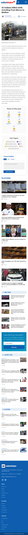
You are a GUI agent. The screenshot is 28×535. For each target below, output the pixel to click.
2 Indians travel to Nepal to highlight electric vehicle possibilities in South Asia (13, 283)
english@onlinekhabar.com (10, 476)
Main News (4, 486)
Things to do (4, 512)
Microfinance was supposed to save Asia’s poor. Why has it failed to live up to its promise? (10, 390)
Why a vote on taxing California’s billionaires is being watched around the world (10, 400)
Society (3, 490)
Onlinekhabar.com (5, 471)
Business (3, 497)
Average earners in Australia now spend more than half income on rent (10, 451)
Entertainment (5, 493)
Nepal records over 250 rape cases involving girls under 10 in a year (10, 415)
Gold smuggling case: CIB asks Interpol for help (14, 262)
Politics (3, 488)
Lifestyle (3, 495)
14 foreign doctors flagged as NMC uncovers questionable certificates (10, 371)
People (3, 529)
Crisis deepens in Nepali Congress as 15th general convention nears (10, 425)
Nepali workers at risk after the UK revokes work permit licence (18, 319)
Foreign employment (14, 148)
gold (22, 146)
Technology (4, 526)
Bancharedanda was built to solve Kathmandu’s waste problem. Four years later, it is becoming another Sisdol (10, 361)
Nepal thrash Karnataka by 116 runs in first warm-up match (18, 297)
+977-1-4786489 (17, 474)
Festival (3, 503)
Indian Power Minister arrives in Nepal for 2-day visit (14, 240)
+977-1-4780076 (9, 474)
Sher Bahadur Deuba (11, 143)
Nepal (20, 141)
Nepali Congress (11, 141)
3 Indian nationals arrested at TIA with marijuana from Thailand (13, 196)
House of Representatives (11, 146)
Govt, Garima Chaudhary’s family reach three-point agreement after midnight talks (17, 311)
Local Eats (4, 507)
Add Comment (9, 171)
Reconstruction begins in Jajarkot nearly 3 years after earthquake (10, 433)
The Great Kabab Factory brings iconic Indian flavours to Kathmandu (13, 218)
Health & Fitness (5, 524)
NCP (21, 143)
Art (2, 520)
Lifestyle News (5, 518)
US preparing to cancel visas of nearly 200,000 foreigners (10, 442)
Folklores (3, 505)
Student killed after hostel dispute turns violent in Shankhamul (17, 304)
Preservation (4, 510)
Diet (2, 522)
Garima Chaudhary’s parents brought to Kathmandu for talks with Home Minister (18, 326)
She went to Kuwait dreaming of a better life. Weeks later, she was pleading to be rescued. (10, 381)
